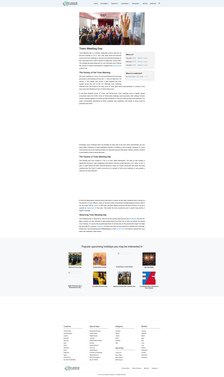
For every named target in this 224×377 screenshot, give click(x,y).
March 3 (140, 58)
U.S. (105, 79)
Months (114, 3)
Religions (135, 3)
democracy (116, 66)
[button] (159, 3)
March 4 (140, 65)
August (96, 205)
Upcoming (103, 3)
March (95, 55)
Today (95, 3)
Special (145, 3)
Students (100, 226)
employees (133, 219)
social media (121, 229)
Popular (153, 3)
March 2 (140, 61)
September (90, 208)
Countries (124, 3)
